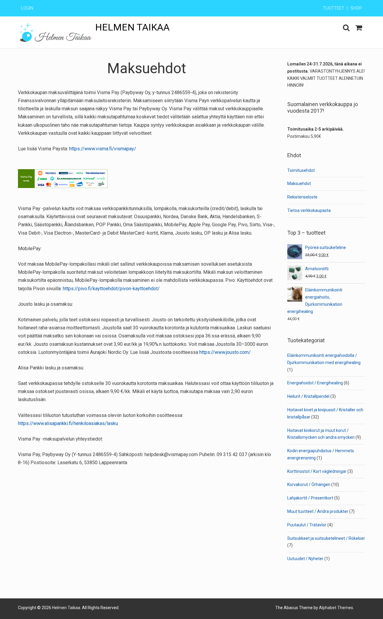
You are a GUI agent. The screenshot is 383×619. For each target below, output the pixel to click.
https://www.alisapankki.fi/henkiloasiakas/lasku (68, 423)
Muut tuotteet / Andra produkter (317, 511)
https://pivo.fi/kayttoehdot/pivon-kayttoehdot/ (111, 288)
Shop (356, 8)
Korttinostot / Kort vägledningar (316, 471)
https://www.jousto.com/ (225, 352)
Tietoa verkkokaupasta (309, 210)
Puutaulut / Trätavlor (306, 524)
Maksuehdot (299, 183)
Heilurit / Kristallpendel (308, 396)
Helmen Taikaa (132, 27)
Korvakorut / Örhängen (308, 484)
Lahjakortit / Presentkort (310, 498)
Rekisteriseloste (302, 197)
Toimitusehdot (301, 170)
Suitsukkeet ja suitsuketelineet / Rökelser (326, 538)
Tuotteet (333, 8)
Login (27, 8)
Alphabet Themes (336, 607)
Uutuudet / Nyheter (305, 558)
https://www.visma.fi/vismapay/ (102, 149)
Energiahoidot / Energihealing (315, 382)
